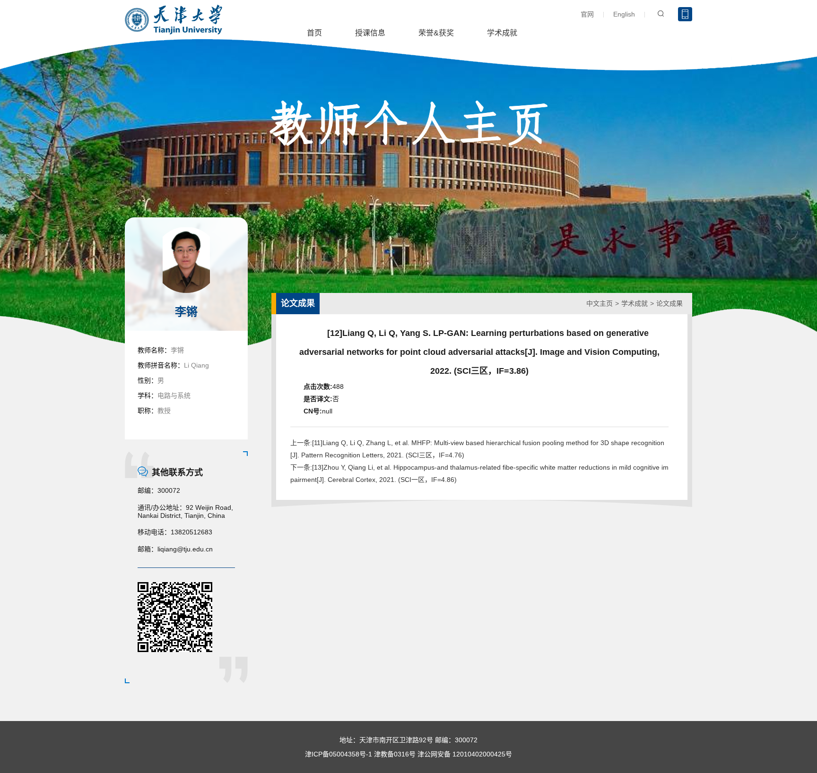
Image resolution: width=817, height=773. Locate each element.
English (624, 14)
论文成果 (669, 303)
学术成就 (502, 33)
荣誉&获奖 (436, 33)
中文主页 (599, 303)
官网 (587, 14)
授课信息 (370, 33)
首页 (314, 33)
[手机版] (685, 14)
